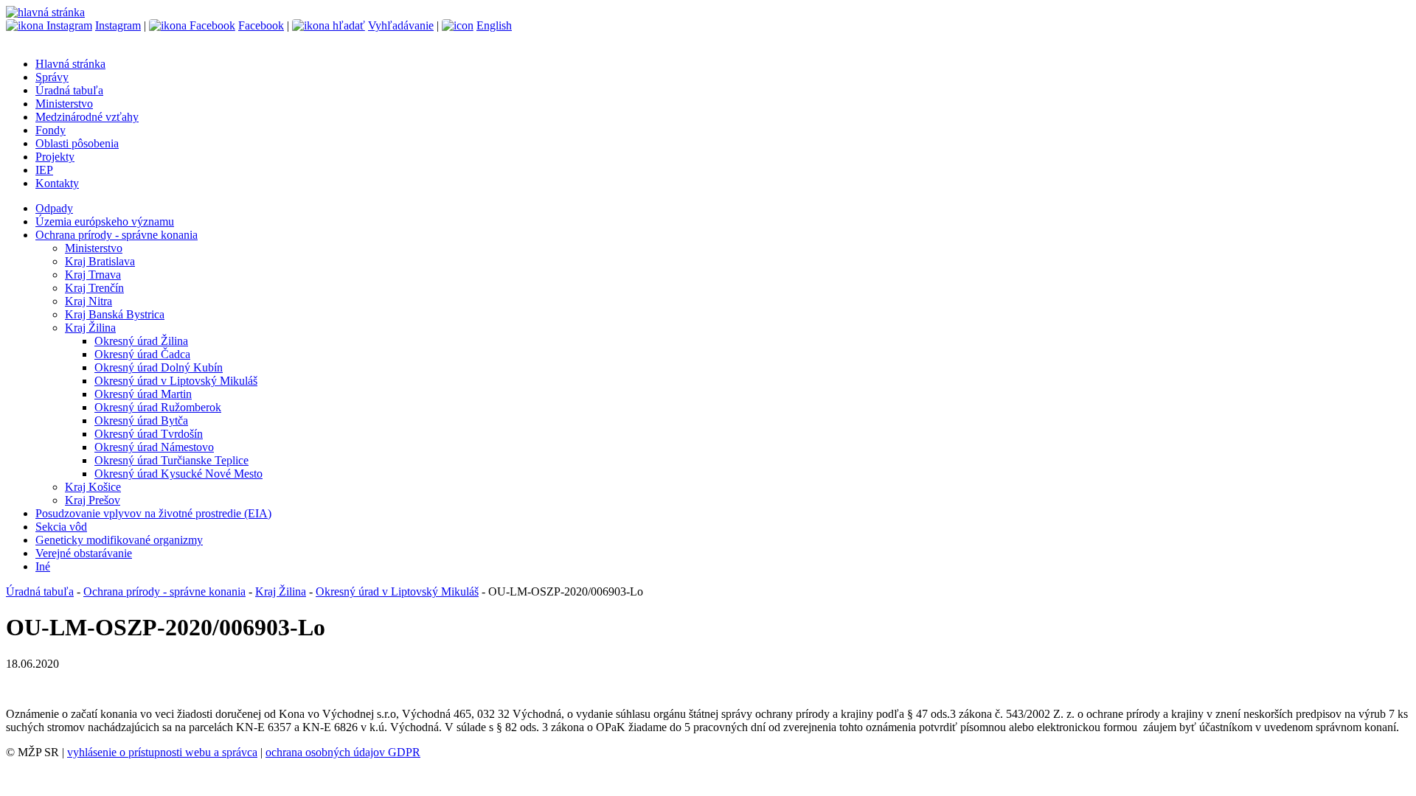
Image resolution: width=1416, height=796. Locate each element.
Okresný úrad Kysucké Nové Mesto (178, 473)
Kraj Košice (93, 487)
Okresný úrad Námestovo (154, 447)
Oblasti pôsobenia (77, 143)
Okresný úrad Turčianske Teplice (171, 460)
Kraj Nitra (88, 301)
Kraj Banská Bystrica (114, 314)
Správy (52, 77)
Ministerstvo (64, 103)
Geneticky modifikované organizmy (119, 540)
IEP (44, 170)
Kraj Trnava (93, 274)
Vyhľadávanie (401, 25)
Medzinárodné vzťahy (87, 117)
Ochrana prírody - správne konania (116, 234)
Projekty (54, 156)
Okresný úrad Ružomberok (157, 407)
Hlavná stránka (70, 63)
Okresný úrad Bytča (141, 420)
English (494, 25)
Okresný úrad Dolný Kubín (158, 367)
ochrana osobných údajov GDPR (343, 752)
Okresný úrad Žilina (141, 341)
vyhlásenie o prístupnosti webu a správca (162, 752)
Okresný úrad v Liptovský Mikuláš (175, 380)
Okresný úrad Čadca (142, 354)
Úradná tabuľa (69, 90)
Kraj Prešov (92, 500)
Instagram (118, 25)
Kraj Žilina (90, 327)
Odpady (54, 208)
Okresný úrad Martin (143, 394)
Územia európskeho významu (104, 221)
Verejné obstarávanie (83, 553)
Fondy (50, 130)
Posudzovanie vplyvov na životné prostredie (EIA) (153, 513)
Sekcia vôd (61, 526)
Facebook (261, 25)
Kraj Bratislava (100, 261)
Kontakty (57, 183)
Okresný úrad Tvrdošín (148, 433)
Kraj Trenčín (94, 288)
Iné (42, 566)
